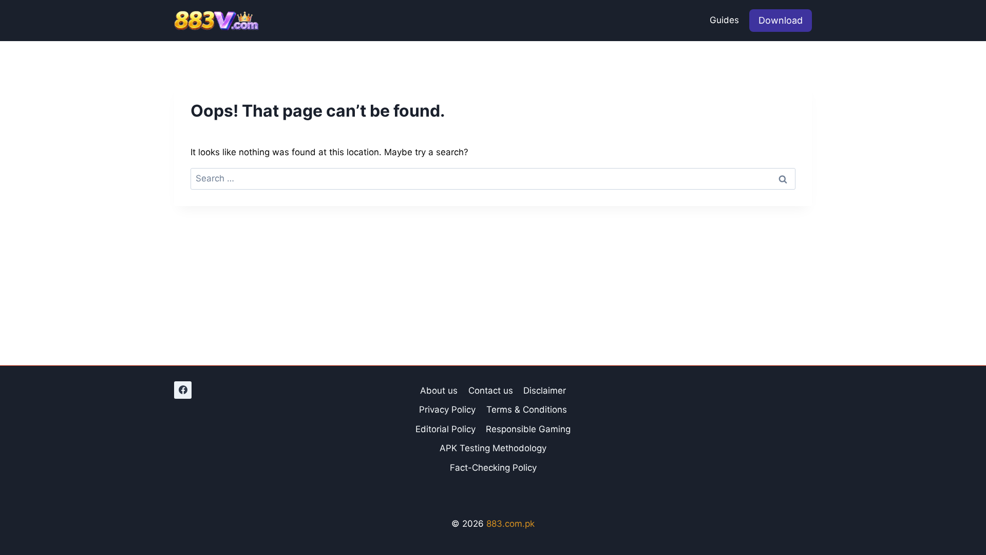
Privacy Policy (447, 409)
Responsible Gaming (528, 429)
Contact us (490, 390)
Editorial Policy (445, 429)
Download (781, 20)
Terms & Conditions (526, 409)
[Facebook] (183, 390)
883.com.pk (510, 524)
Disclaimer (544, 390)
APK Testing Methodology (493, 448)
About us (439, 390)
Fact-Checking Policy (493, 467)
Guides (724, 20)
